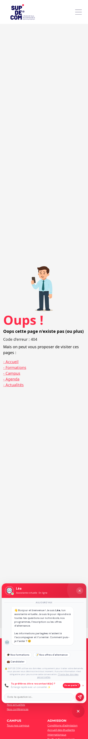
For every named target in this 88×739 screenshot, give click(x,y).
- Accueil (11, 361)
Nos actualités (16, 704)
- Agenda (11, 379)
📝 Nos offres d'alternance (52, 654)
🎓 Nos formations (18, 654)
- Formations (14, 367)
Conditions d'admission (62, 725)
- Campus (11, 373)
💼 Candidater (15, 661)
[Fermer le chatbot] (79, 590)
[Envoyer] (80, 697)
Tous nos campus (18, 725)
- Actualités (13, 384)
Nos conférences (17, 709)
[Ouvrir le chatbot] (78, 711)
